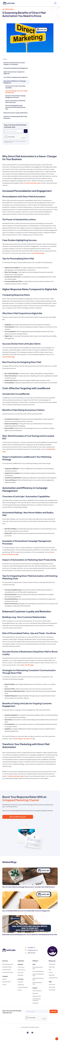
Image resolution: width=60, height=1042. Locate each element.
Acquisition (20, 982)
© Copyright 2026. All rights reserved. (30, 1027)
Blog (50, 969)
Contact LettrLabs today (32, 183)
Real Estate (20, 975)
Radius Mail (35, 993)
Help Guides (52, 967)
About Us (4, 979)
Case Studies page (38, 253)
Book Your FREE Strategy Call (18, 817)
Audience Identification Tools (38, 974)
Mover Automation (37, 990)
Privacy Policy (52, 989)
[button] (55, 3)
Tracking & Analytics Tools (37, 983)
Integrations (52, 975)
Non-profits (20, 972)
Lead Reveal (35, 1003)
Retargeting (21, 984)
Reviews (20, 990)
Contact (51, 972)
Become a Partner (6, 981)
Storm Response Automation (37, 999)
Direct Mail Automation (7, 972)
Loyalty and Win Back (23, 987)
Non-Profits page (28, 665)
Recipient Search (37, 996)
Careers (4, 984)
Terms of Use (52, 984)
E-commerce (21, 967)
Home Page (18, 738)
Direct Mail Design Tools (38, 971)
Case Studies (52, 964)
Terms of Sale (52, 987)
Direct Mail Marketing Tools (38, 967)
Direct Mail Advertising (7, 964)
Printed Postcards (6, 969)
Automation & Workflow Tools (38, 979)
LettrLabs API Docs (53, 977)
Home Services (21, 969)
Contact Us (27, 738)
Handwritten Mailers (7, 967)
